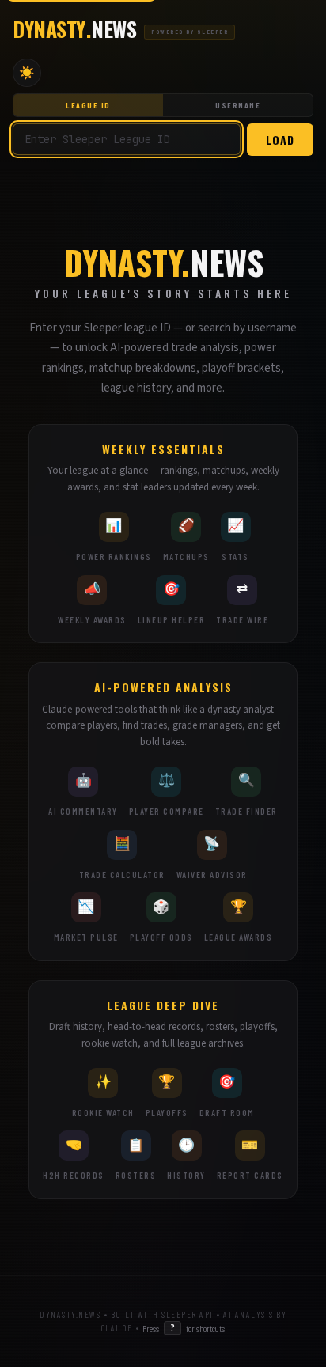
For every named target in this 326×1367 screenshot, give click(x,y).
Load (280, 139)
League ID (88, 105)
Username (237, 105)
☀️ (27, 72)
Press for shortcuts (183, 1327)
